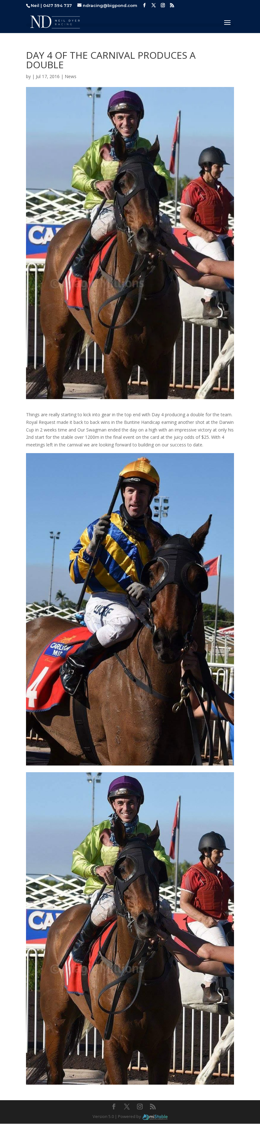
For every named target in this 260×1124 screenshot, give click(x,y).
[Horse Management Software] (155, 1116)
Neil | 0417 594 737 (51, 5)
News (70, 76)
